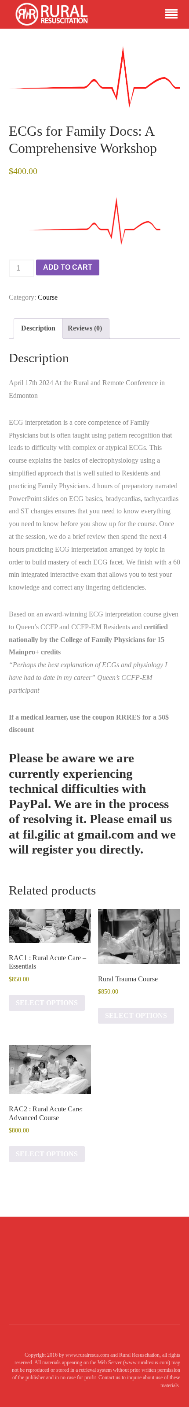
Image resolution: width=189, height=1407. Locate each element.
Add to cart (67, 267)
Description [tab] (38, 328)
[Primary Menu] (171, 14)
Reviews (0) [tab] (85, 328)
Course (48, 297)
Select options (47, 1002)
